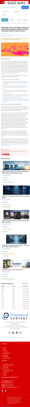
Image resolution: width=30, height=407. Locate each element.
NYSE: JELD (24, 90)
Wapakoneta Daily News (17, 397)
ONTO (11, 182)
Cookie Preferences (16, 400)
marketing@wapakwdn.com (12, 387)
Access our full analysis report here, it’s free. (14, 97)
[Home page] (16, 3)
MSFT (7, 206)
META (3, 299)
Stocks (12, 19)
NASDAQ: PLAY (22, 98)
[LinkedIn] (16, 333)
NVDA (3, 304)
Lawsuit (6, 276)
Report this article (6, 154)
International (19, 23)
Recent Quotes (5, 11)
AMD (3, 292)
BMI (9, 182)
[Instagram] (20, 333)
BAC (2, 295)
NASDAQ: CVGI (6, 95)
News (9, 23)
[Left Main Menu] (2, 2)
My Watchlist (16, 11)
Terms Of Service (16, 328)
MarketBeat (5, 177)
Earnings (13, 253)
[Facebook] (13, 333)
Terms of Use (9, 399)
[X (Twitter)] (9, 333)
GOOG (3, 297)
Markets (5, 19)
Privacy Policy (24, 327)
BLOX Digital (14, 403)
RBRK (9, 206)
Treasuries (25, 23)
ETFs (19, 19)
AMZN (3, 288)
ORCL (3, 306)
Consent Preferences (6, 406)
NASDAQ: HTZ (20, 85)
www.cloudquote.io (15, 323)
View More (24, 283)
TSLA (3, 308)
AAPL (6, 231)
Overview (4, 23)
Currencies (13, 23)
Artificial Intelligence (8, 204)
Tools (25, 19)
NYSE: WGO (23, 81)
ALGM (7, 182)
